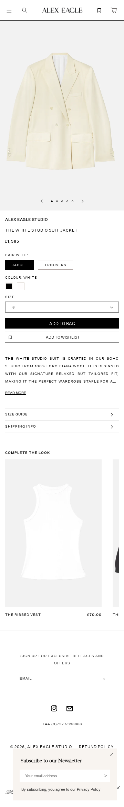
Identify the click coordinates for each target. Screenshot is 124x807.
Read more (15, 393)
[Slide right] (82, 201)
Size (9, 296)
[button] (8, 10)
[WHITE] (20, 286)
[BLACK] (9, 286)
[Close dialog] (111, 754)
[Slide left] (41, 201)
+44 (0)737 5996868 (62, 723)
